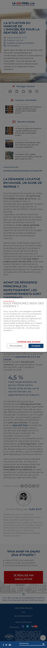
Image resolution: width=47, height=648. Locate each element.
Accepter (35, 346)
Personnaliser (16, 346)
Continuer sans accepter (29, 342)
